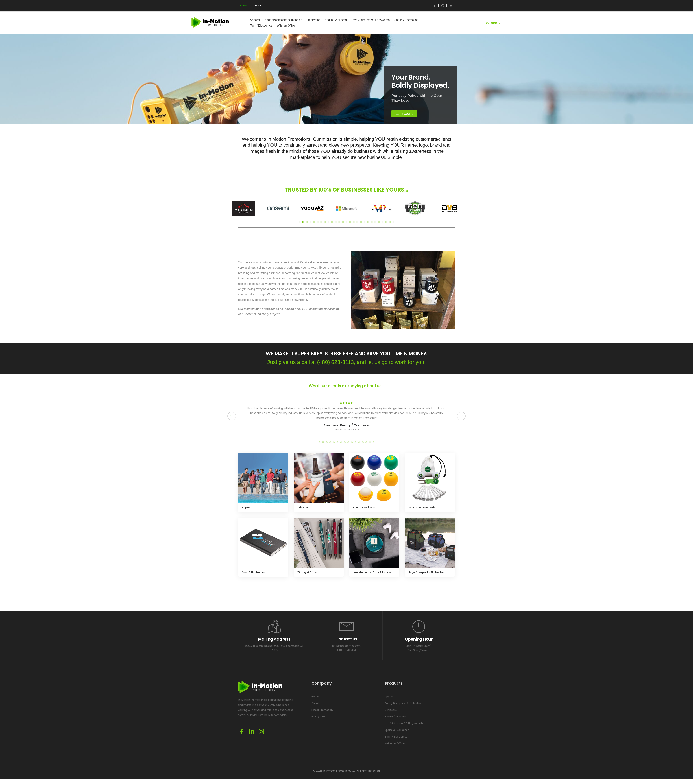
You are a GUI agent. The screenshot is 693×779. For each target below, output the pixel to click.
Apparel (255, 19)
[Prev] (231, 416)
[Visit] (263, 478)
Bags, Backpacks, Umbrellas (426, 572)
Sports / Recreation (406, 19)
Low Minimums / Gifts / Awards (370, 19)
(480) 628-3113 (335, 362)
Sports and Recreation (422, 507)
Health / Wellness (335, 19)
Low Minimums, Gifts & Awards (372, 572)
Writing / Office (286, 25)
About (257, 5)
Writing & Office (307, 572)
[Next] (461, 416)
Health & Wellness (364, 507)
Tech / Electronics (261, 25)
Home (244, 5)
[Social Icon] (434, 6)
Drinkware (313, 19)
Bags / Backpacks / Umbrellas (283, 19)
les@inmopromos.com (346, 646)
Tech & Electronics (253, 572)
